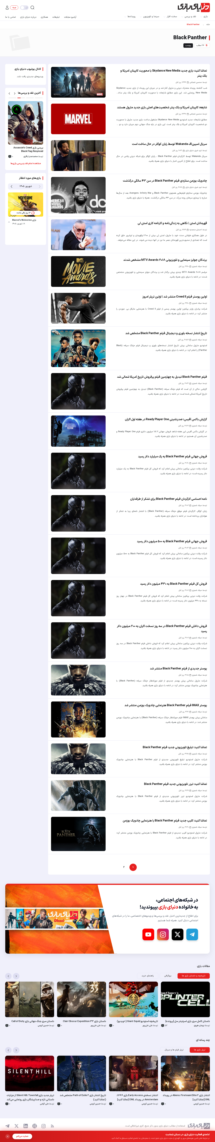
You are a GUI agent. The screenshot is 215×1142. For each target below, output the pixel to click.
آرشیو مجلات (70, 17)
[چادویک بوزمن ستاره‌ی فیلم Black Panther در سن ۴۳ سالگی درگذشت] (78, 195)
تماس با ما (10, 17)
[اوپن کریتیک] (34, 1126)
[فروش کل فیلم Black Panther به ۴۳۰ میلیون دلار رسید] (78, 598)
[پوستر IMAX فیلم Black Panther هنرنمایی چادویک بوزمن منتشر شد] (78, 719)
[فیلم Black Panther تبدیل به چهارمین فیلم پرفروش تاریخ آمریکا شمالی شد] (78, 391)
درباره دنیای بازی (28, 17)
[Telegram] (192, 934)
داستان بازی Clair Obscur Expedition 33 (84, 1021)
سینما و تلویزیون (151, 16)
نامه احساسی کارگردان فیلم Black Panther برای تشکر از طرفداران (168, 499)
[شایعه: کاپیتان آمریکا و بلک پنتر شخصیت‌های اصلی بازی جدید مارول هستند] (78, 119)
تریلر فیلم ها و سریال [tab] (174, 1050)
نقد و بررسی (190, 16)
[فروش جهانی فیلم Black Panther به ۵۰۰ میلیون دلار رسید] (78, 556)
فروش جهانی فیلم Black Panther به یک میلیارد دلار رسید (172, 456)
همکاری (44, 17)
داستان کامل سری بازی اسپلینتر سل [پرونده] (187, 1021)
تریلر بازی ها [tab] (199, 1050)
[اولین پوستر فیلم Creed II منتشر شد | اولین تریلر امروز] (78, 308)
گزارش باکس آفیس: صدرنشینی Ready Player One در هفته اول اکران (166, 419)
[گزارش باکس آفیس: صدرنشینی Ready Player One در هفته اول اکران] (78, 431)
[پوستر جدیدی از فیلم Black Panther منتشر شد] (78, 680)
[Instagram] (163, 934)
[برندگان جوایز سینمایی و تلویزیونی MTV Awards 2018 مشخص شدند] (78, 271)
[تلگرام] (7, 1126)
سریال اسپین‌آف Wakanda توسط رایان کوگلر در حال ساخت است (169, 144)
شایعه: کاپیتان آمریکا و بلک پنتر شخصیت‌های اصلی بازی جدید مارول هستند (162, 107)
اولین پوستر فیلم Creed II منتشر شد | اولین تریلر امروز (174, 297)
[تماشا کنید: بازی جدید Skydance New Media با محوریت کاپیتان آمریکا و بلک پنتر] (78, 82)
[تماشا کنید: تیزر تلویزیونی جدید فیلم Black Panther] (78, 795)
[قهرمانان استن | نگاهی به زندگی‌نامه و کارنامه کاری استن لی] (78, 234)
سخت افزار (172, 16)
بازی (206, 16)
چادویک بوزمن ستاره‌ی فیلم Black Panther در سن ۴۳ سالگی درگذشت (165, 181)
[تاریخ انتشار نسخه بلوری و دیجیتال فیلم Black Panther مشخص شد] (78, 348)
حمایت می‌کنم (22, 1136)
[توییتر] (16, 1126)
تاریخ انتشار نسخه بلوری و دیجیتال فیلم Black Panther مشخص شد (166, 333)
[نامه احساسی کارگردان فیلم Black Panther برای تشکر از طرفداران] (78, 513)
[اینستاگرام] (43, 1126)
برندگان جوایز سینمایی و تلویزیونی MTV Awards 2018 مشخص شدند (165, 260)
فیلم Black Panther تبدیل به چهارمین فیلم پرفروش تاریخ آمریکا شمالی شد (162, 377)
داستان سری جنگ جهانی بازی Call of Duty (32, 1021)
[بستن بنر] (7, 1136)
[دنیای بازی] (194, 7)
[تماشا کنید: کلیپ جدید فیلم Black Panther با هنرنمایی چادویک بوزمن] (78, 834)
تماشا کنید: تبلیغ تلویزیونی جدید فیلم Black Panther (175, 747)
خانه (208, 24)
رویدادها (132, 16)
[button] (9, 93)
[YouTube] (148, 934)
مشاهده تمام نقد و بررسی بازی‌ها (26, 163)
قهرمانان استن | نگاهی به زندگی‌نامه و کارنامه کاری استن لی (172, 223)
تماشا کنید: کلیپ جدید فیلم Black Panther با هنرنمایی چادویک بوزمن (165, 821)
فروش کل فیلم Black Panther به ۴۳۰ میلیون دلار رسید (173, 584)
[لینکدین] (25, 1126)
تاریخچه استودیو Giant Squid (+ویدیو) (137, 1021)
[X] (177, 934)
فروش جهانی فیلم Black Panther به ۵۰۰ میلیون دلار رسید (172, 541)
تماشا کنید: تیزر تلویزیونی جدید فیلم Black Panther (175, 784)
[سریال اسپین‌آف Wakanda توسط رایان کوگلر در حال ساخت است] (78, 155)
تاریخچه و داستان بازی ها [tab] (193, 975)
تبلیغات (56, 17)
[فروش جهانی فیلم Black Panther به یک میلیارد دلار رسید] (78, 471)
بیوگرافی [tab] (167, 975)
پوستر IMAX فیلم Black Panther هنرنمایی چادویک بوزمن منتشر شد (165, 705)
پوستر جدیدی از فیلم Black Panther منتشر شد (178, 668)
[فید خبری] (52, 1126)
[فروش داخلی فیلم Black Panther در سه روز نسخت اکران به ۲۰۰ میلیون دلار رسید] (78, 640)
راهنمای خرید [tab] (148, 975)
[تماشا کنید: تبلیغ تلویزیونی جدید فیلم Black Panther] (78, 758)
